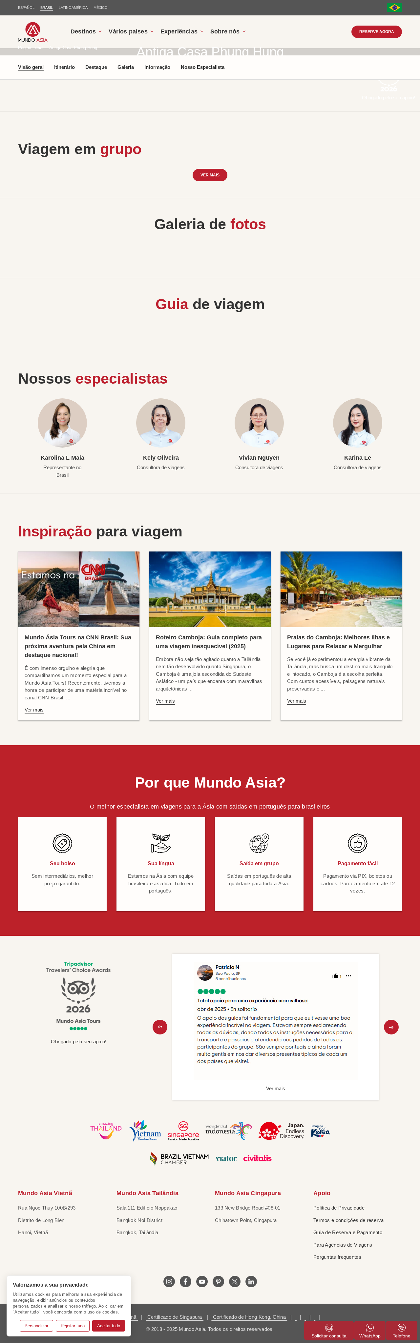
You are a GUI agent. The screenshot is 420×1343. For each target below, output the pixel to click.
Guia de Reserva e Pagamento (347, 1232)
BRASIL (46, 8)
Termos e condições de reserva (348, 1220)
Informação (157, 67)
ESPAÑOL (26, 8)
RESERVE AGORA (376, 32)
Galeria (125, 67)
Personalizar (36, 1325)
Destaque (96, 67)
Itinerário (64, 67)
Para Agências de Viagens (342, 1245)
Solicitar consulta (328, 1335)
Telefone (401, 1335)
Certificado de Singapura (174, 1317)
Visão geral (31, 67)
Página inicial (30, 47)
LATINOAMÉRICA (73, 8)
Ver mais (210, 175)
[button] (160, 1027)
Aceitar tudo (108, 1325)
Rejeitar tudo (73, 1325)
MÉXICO (101, 8)
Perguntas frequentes (337, 1257)
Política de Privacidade (339, 1208)
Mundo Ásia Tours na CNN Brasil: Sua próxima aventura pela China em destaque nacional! (78, 646)
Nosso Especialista (202, 67)
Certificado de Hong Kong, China (249, 1317)
